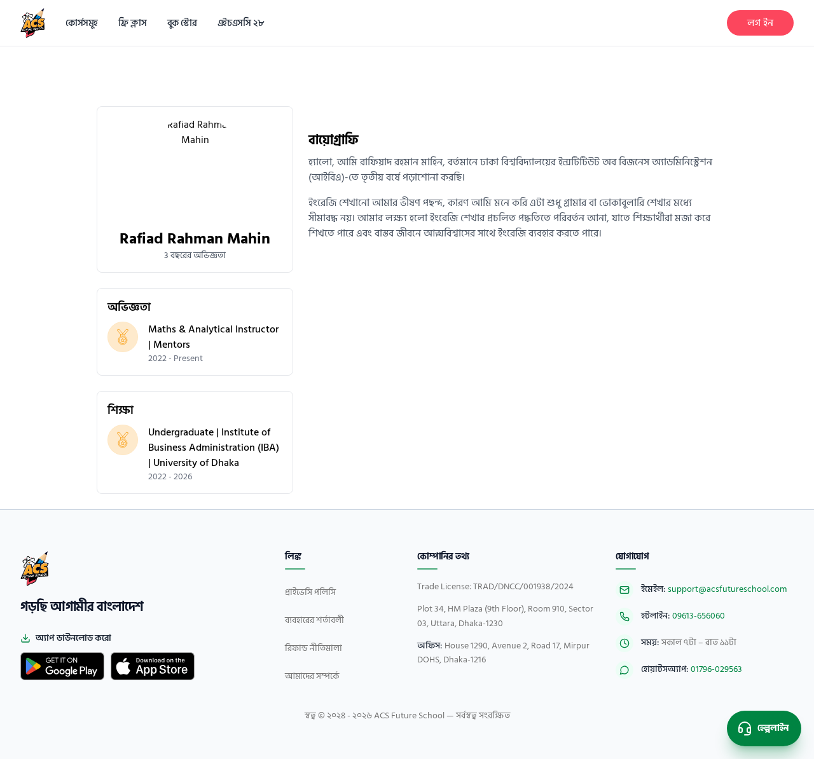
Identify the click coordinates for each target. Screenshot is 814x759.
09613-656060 (698, 615)
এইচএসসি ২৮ (241, 23)
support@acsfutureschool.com (727, 589)
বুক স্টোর (182, 23)
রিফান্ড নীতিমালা (313, 648)
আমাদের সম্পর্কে (312, 676)
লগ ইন (760, 23)
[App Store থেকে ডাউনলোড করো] (153, 666)
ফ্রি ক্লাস (132, 23)
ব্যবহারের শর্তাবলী (314, 620)
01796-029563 (716, 669)
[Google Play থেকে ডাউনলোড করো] (62, 666)
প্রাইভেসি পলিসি (310, 592)
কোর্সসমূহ (82, 23)
